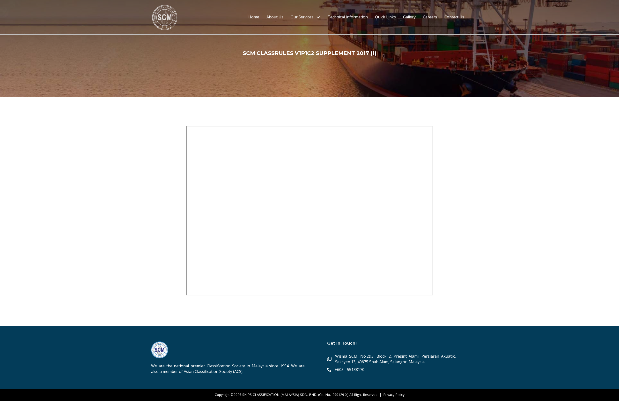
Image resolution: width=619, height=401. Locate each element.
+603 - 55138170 (349, 369)
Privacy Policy (394, 394)
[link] (254, 17)
